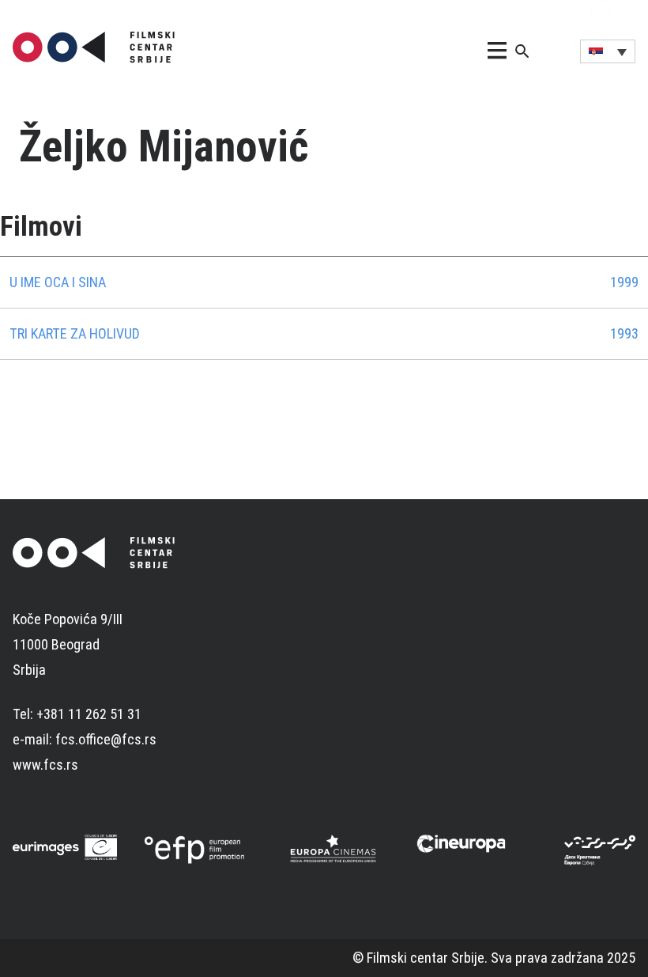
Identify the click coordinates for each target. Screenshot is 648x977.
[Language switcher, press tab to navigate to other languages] (607, 51)
